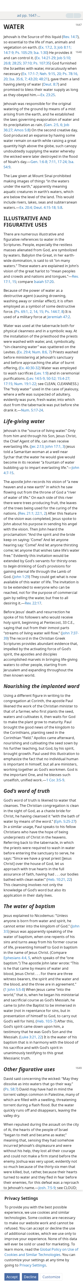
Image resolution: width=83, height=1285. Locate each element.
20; (59, 73)
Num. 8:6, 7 (41, 352)
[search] (77, 5)
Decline (30, 1276)
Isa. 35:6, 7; (17, 79)
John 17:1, (53, 446)
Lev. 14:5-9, (37, 378)
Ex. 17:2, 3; (48, 47)
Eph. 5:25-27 (65, 821)
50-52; (51, 378)
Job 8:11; (64, 47)
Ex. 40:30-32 (29, 367)
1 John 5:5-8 (14, 989)
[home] (6, 6)
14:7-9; (9, 52)
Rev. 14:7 (70, 36)
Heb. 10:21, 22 (59, 879)
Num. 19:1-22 (24, 383)
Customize (51, 1276)
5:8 (59, 207)
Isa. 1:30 (40, 52)
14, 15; (38, 311)
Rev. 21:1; (26, 513)
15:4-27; (63, 378)
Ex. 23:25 (48, 94)
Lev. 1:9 (41, 373)
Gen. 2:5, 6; (54, 124)
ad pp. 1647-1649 (29, 15)
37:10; (27, 63)
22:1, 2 (40, 513)
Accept (12, 1276)
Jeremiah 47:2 (58, 316)
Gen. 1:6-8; (39, 161)
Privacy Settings (32, 1265)
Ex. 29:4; (24, 352)
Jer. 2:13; (37, 446)
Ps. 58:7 (11, 1089)
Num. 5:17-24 (32, 410)
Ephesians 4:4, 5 (17, 957)
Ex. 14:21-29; (46, 57)
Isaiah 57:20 (44, 281)
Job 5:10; (63, 57)
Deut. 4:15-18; (44, 207)
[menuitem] (6, 6)
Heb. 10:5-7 (46, 1021)
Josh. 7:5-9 (47, 1187)
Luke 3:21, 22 (31, 1037)
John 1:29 (21, 576)
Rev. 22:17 (33, 603)
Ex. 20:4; (26, 207)
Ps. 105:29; (24, 52)
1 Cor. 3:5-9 (55, 780)
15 (13, 281)
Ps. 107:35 (41, 63)
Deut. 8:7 (50, 84)
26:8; (7, 63)
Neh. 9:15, (47, 73)
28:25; (16, 63)
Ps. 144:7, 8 (53, 311)
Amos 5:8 (21, 130)
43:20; (32, 79)
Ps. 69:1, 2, (24, 311)
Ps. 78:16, (70, 73)
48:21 (43, 79)
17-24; (62, 161)
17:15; (8, 383)
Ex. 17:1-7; (30, 73)
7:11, (52, 161)
